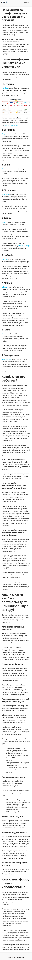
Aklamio (4, 287)
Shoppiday (5, 134)
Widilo (4, 169)
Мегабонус (5, 194)
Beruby (4, 222)
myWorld (5, 259)
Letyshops (5, 88)
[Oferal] (4, 2)
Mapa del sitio (20, 957)
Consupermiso (6, 359)
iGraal (3, 334)
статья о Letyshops (11, 125)
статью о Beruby (23, 246)
